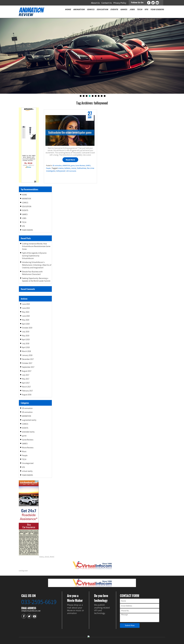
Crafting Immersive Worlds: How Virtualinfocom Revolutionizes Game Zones (36, 246)
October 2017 (27, 363)
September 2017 (28, 367)
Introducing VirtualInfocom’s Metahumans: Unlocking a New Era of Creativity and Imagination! (36, 265)
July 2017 (25, 375)
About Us (95, 2)
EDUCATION (26, 206)
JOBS (24, 218)
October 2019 (27, 328)
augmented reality (29, 420)
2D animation (27, 408)
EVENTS (25, 210)
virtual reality (27, 471)
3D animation (57, 165)
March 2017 (26, 386)
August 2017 (26, 371)
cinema (61, 168)
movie (73, 168)
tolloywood (60, 171)
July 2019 (25, 331)
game (73, 165)
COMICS (25, 202)
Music (24, 451)
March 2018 (26, 351)
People (48, 168)
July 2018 (25, 343)
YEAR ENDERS (27, 230)
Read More (70, 159)
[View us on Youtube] (157, 2)
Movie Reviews (27, 447)
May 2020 (25, 320)
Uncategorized (27, 463)
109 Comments (71, 171)
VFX (23, 226)
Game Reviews (80, 165)
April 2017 (26, 383)
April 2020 (26, 324)
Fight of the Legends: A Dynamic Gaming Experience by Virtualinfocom (34, 256)
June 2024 (26, 304)
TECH (24, 222)
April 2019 (26, 339)
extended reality (28, 432)
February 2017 (27, 391)
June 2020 (26, 316)
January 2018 (27, 355)
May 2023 (25, 312)
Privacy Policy (119, 2)
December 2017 (28, 359)
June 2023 (26, 308)
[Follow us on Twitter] (153, 2)
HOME (24, 195)
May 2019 (25, 335)
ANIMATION (66, 165)
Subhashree (81, 168)
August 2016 (26, 394)
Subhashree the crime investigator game (69, 132)
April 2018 (26, 347)
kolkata (67, 168)
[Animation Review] (31, 11)
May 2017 (25, 379)
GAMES (88, 165)
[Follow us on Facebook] (148, 2)
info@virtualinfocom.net (30, 611)
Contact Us (106, 2)
